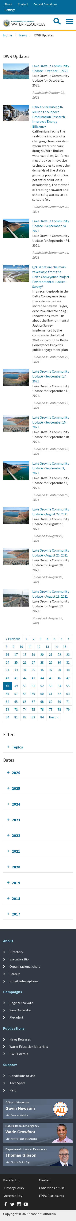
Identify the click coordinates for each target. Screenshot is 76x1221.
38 (59, 670)
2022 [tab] (16, 835)
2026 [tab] (16, 772)
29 (50, 662)
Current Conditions (45, 4)
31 (68, 662)
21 (50, 654)
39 (68, 670)
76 (42, 709)
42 (24, 678)
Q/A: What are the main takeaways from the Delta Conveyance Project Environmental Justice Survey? (50, 276)
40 (7, 678)
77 (50, 709)
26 (24, 662)
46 (59, 678)
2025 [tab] (16, 788)
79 (68, 709)
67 (33, 701)
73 (16, 709)
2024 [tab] (16, 804)
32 (7, 670)
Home (7, 35)
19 (33, 654)
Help (13, 1090)
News (23, 35)
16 (7, 654)
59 (33, 694)
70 (59, 701)
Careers (15, 974)
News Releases (20, 1039)
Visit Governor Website (17, 1115)
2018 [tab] (16, 898)
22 (59, 654)
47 (68, 678)
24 (7, 662)
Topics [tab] (17, 747)
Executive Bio (19, 959)
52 (42, 686)
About (8, 4)
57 (16, 694)
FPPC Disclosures (51, 1196)
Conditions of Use (22, 1076)
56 (7, 694)
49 (16, 686)
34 (24, 670)
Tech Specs (17, 1083)
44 (42, 678)
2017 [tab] (16, 914)
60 (42, 694)
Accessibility (13, 1196)
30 (59, 662)
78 (59, 709)
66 (24, 701)
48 (7, 686)
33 (16, 670)
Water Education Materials (29, 1046)
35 (33, 670)
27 (33, 662)
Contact (23, 4)
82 (24, 717)
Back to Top (11, 1180)
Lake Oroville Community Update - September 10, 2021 (50, 422)
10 (21, 646)
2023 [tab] (16, 819)
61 (50, 694)
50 (24, 686)
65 (16, 701)
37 (50, 670)
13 (47, 646)
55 (68, 686)
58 (24, 694)
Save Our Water (20, 1010)
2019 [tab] (16, 882)
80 (7, 717)
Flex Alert (16, 1017)
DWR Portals (19, 1054)
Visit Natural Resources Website (21, 1138)
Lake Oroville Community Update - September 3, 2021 (50, 468)
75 (33, 709)
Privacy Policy (14, 1188)
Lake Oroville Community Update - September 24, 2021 (50, 226)
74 (24, 709)
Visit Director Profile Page (18, 1162)
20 (42, 654)
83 (33, 717)
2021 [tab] (16, 851)
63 (68, 694)
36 (42, 670)
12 (38, 646)
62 (59, 694)
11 (30, 646)
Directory (16, 952)
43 (33, 678)
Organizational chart (25, 966)
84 (42, 717)
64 (7, 701)
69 (50, 701)
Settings (10, 10)
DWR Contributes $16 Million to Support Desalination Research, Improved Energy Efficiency (49, 116)
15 (64, 646)
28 (42, 662)
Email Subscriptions (24, 981)
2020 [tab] (16, 867)
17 (16, 654)
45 (50, 678)
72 (7, 709)
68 (42, 701)
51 (33, 686)
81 (16, 717)
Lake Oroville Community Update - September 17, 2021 (50, 376)
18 (24, 654)
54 (59, 686)
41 (16, 678)
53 (50, 686)
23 (68, 654)
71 (68, 701)
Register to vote (21, 1003)
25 (16, 662)
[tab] (38, 747)
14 (56, 646)
